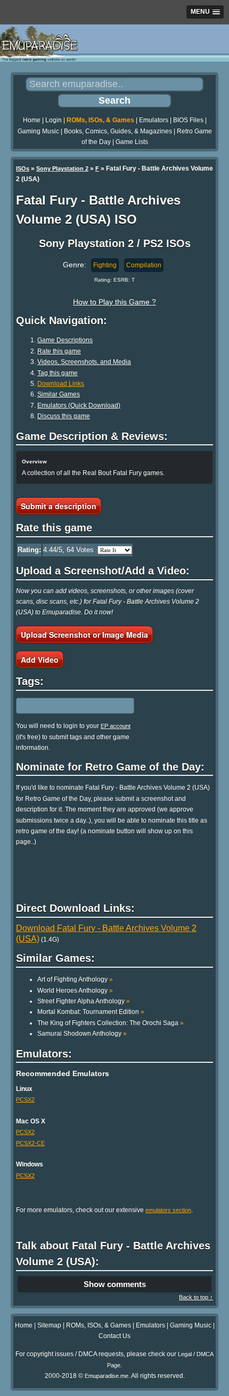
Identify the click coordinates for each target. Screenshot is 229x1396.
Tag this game (57, 373)
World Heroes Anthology (75, 990)
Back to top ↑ (196, 1297)
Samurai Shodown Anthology (82, 1033)
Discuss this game (63, 416)
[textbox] (62, 705)
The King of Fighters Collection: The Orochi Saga (110, 1023)
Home (31, 120)
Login (53, 120)
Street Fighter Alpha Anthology (83, 1001)
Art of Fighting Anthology (75, 979)
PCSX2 (25, 1099)
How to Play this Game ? (114, 302)
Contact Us (114, 1336)
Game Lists (132, 142)
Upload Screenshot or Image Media (84, 634)
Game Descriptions (65, 340)
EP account (115, 726)
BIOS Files (188, 120)
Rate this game (59, 351)
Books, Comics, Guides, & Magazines (118, 131)
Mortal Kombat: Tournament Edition (90, 1012)
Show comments (115, 1284)
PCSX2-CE (30, 1143)
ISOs (22, 168)
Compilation (143, 265)
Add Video (40, 659)
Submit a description (58, 506)
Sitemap (49, 1325)
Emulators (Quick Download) (78, 405)
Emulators (153, 120)
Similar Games (58, 394)
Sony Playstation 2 (62, 168)
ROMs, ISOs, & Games (100, 120)
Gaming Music (38, 131)
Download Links (60, 383)
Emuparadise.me (106, 1376)
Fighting (105, 265)
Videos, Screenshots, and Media (84, 362)
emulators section (168, 1210)
